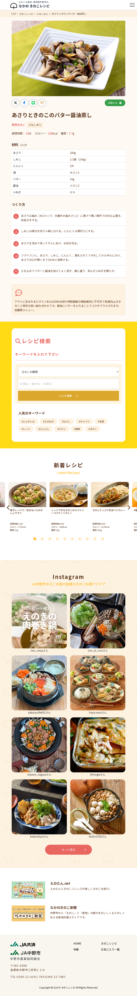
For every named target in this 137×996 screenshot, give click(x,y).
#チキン (61, 429)
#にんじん (43, 429)
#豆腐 (101, 421)
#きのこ (93, 429)
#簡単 (77, 429)
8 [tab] (88, 538)
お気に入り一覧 (110, 949)
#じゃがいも (28, 421)
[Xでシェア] (15, 103)
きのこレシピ (109, 943)
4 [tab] (58, 538)
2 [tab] (43, 538)
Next (129, 508)
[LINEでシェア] (33, 103)
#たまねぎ (48, 421)
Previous (8, 508)
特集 (76, 949)
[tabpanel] (68, 507)
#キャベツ (84, 421)
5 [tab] (65, 538)
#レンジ (26, 429)
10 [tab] (103, 538)
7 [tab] (81, 538)
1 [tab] (35, 538)
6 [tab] (73, 538)
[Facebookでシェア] (24, 103)
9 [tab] (96, 538)
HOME (77, 943)
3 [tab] (50, 538)
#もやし (66, 421)
